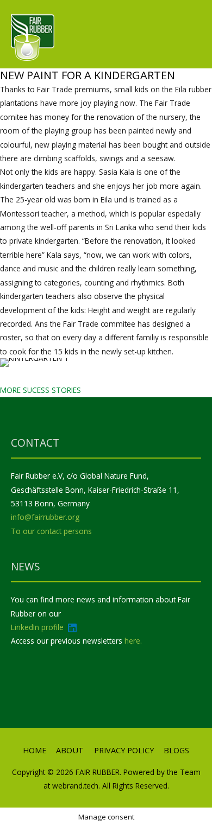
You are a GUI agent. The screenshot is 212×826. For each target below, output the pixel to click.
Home (34, 750)
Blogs (176, 750)
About (70, 750)
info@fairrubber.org (45, 517)
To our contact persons (51, 531)
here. (133, 641)
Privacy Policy (124, 750)
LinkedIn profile (38, 627)
